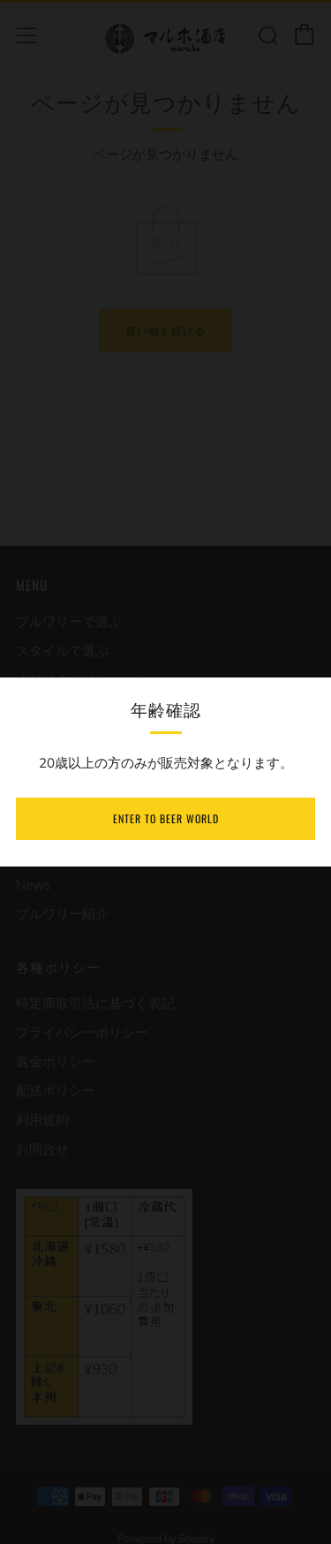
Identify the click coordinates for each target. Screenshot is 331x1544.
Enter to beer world (166, 818)
